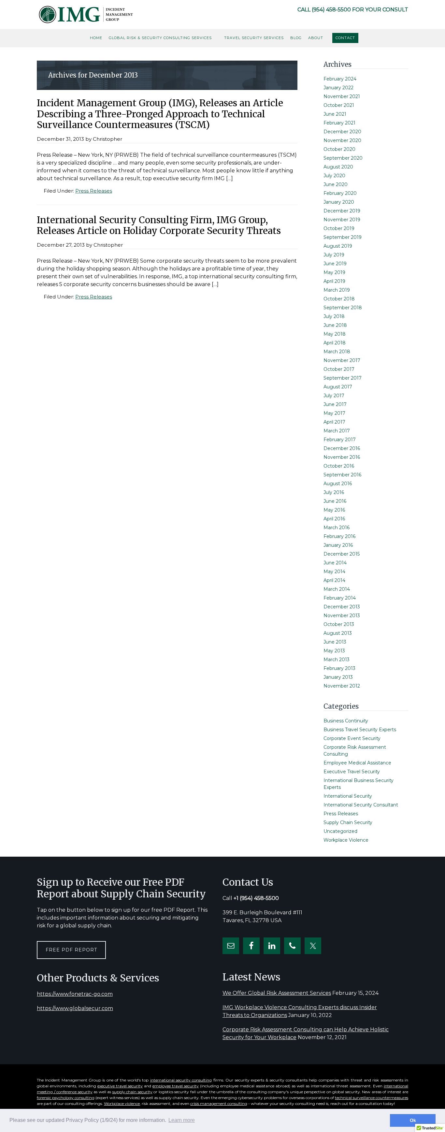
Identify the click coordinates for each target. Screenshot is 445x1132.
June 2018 (335, 325)
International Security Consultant (360, 805)
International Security (347, 796)
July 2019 (333, 255)
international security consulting (181, 1080)
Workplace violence (122, 1103)
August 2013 (337, 633)
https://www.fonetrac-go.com (75, 994)
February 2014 (339, 598)
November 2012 (341, 686)
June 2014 (335, 563)
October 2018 (339, 299)
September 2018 (342, 308)
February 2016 (339, 536)
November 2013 (341, 615)
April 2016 (334, 519)
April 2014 (334, 580)
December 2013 (341, 607)
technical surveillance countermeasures (371, 1097)
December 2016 (341, 448)
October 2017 (338, 369)
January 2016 (338, 545)
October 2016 (338, 466)
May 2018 (334, 334)
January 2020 (338, 202)
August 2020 (338, 167)
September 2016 (342, 475)
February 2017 (339, 440)
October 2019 (338, 228)
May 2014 (334, 571)
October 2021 (338, 105)
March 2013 (336, 659)
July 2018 (334, 316)
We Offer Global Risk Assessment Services (277, 993)
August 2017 (337, 387)
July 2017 (333, 396)
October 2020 (339, 149)
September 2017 (342, 378)
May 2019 (334, 272)
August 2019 (337, 246)
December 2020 (342, 132)
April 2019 (334, 281)
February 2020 (340, 193)
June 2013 (334, 642)
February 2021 (339, 123)
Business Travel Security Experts (359, 730)
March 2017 (336, 431)
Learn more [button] (181, 1120)
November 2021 (341, 96)
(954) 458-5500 (331, 10)
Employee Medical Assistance (357, 763)
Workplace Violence (345, 840)
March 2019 (336, 290)
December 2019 (341, 211)
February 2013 (339, 668)
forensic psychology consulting (65, 1097)
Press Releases (93, 191)
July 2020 (334, 176)
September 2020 (343, 158)
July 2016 (333, 492)
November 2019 (341, 220)
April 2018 (334, 343)
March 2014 (336, 589)
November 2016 (341, 457)
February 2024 (339, 79)
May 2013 (334, 651)
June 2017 (335, 404)
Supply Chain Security (347, 822)
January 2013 (338, 677)
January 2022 (338, 88)
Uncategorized (340, 831)
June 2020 (335, 184)
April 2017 (334, 422)
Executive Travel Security (351, 772)
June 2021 (334, 114)
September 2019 (342, 237)
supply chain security (132, 1091)
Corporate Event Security (351, 738)
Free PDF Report (71, 950)
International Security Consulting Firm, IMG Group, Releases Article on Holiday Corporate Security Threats (159, 225)
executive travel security (120, 1085)
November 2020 (342, 140)
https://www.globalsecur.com (75, 1008)
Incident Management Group (86, 14)
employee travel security (175, 1085)
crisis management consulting (218, 1103)
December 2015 (341, 554)
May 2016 (334, 510)
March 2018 (336, 352)
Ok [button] (413, 1120)
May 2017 (334, 413)
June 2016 (334, 501)
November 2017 (341, 360)
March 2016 (336, 527)
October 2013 (338, 624)
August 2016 (337, 483)
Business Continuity (345, 721)
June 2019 (335, 264)
